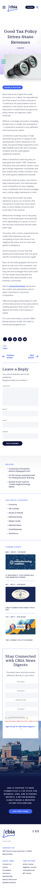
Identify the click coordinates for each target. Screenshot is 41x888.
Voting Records (29, 870)
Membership (7, 876)
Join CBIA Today (20, 811)
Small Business (15, 529)
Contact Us (6, 864)
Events (5, 867)
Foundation (6, 870)
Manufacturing (15, 517)
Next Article (31, 356)
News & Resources (9, 879)
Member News (15, 525)
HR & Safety (14, 508)
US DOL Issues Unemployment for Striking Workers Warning (22, 476)
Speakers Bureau (9, 882)
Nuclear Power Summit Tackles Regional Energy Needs (19, 484)
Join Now (30, 7)
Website (5, 432)
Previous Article (10, 356)
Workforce (13, 533)
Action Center (28, 864)
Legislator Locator (30, 867)
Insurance (6, 873)
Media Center (15, 521)
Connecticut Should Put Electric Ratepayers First (19, 470)
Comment (6, 386)
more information (17, 286)
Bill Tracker (27, 873)
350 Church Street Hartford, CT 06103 (17, 851)
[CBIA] (12, 8)
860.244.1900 (7, 854)
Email (4, 420)
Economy (13, 504)
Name (5, 409)
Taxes (4, 348)
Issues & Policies (16, 513)
